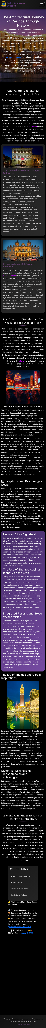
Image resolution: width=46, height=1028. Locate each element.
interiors (22, 361)
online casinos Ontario (12, 57)
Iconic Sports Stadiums (19, 895)
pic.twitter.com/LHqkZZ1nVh (19, 927)
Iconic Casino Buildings (19, 889)
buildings (33, 126)
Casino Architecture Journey (20, 876)
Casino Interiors (16, 882)
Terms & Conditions (23, 1024)
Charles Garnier (9, 276)
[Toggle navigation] (42, 4)
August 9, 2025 (27, 933)
